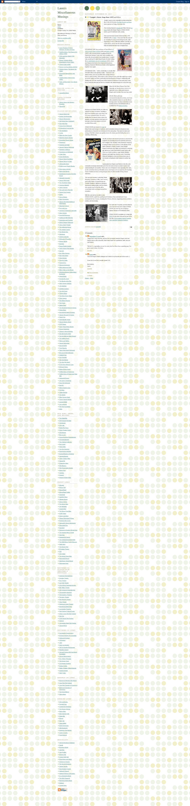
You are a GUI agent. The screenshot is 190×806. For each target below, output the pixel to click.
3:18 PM (89, 268)
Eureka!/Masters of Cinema (66, 454)
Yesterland (62, 494)
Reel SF (61, 385)
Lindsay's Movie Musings (66, 331)
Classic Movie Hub (64, 114)
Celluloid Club (62, 355)
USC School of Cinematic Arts (67, 590)
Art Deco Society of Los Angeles (67, 635)
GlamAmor (62, 234)
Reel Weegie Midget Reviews (67, 312)
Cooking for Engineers (65, 706)
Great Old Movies (64, 156)
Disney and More (63, 516)
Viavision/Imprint (63, 456)
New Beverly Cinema (64, 599)
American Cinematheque (65, 575)
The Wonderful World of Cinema (67, 307)
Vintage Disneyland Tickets (66, 518)
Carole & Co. (62, 262)
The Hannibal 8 (63, 130)
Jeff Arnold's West (64, 164)
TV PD (61, 133)
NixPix (61, 194)
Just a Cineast (63, 197)
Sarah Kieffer (62, 723)
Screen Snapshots (64, 329)
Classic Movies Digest (65, 322)
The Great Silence (64, 692)
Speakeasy (62, 142)
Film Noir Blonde (63, 360)
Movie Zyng (62, 470)
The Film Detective (64, 449)
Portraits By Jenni (64, 278)
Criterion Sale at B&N (64, 64)
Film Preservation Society (66, 468)
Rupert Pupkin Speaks (65, 246)
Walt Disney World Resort (66, 561)
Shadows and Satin (64, 145)
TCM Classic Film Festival (66, 618)
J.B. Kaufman (62, 286)
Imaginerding (62, 509)
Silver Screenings (64, 199)
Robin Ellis (62, 716)
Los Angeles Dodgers (65, 663)
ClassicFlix (62, 106)
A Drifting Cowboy (64, 288)
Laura (59, 26)
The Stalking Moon (64, 338)
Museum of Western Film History (68, 680)
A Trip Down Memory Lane (66, 364)
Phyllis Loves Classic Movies (67, 166)
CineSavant (62, 423)
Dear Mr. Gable (63, 260)
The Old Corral (63, 291)
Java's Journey (63, 187)
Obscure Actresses (64, 265)
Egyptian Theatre (63, 578)
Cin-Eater (61, 390)
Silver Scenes (63, 213)
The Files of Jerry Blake (65, 296)
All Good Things (63, 367)
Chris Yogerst (63, 298)
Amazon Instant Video (65, 477)
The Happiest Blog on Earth (66, 532)
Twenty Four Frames (64, 192)
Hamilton (61, 473)
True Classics (63, 348)
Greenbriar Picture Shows (66, 140)
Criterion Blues (63, 293)
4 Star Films (62, 154)
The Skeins (62, 394)
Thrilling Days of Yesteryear (66, 371)
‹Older (91, 278)
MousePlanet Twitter (64, 492)
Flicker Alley (62, 446)
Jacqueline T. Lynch (95, 236)
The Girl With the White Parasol (67, 336)
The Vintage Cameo (64, 229)
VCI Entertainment (64, 439)
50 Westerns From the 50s (66, 128)
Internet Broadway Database (67, 742)
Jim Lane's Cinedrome (65, 380)
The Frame (62, 303)
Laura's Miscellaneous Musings (66, 12)
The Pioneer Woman (64, 709)
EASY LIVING (110, 51)
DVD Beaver (62, 432)
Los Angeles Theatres (65, 609)
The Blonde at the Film (65, 281)
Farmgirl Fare (63, 704)
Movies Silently (63, 241)
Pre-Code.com (63, 208)
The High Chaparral (64, 778)
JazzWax (61, 750)
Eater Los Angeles (64, 645)
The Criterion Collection (65, 442)
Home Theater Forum (65, 430)
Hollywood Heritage (64, 638)
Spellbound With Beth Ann (66, 217)
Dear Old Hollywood (64, 383)
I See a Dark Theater (64, 225)
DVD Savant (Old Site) (65, 420)
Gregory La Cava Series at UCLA (68, 67)
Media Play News (64, 428)
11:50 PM (98, 226)
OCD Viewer (62, 324)
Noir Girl (61, 251)
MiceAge (61, 485)
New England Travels (65, 769)
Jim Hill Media (63, 506)
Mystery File (62, 754)
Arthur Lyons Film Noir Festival (67, 613)
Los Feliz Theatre (64, 583)
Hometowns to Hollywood (66, 152)
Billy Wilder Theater (64, 587)
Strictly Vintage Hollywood (66, 222)
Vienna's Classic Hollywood (66, 147)
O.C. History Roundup (65, 658)
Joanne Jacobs (63, 766)
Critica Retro (62, 310)
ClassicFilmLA (63, 625)
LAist (60, 642)
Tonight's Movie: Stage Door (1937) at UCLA (105, 17)
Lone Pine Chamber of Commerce (68, 685)
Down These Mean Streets (66, 326)
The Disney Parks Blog (65, 556)
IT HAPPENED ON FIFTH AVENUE (96, 61)
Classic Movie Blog (64, 343)
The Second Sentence (65, 764)
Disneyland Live (63, 525)
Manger (61, 718)
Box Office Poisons (64, 253)
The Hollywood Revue (65, 227)
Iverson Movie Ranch (65, 656)
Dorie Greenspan (64, 725)
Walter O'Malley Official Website (67, 668)
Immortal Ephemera (64, 215)
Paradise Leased (63, 649)
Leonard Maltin (63, 402)
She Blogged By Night (65, 333)
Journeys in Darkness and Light (67, 210)
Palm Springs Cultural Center (67, 611)
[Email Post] (130, 227)
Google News (63, 785)
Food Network (63, 735)
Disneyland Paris (63, 563)
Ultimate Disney (63, 499)
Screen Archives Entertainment (67, 437)
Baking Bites (62, 711)
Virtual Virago (62, 276)
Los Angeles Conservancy (66, 633)
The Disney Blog (63, 504)
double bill (119, 28)
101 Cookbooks (63, 702)
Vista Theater (62, 602)
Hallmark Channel (64, 771)
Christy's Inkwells (64, 236)
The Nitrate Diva (63, 232)
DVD (110, 216)
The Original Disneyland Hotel (67, 539)
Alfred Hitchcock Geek (65, 267)
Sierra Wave (62, 694)
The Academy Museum (65, 592)
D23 (60, 551)
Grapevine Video (63, 463)
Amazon (61, 475)
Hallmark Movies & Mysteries (67, 773)
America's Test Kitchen (65, 730)
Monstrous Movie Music (65, 780)
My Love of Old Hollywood (66, 352)
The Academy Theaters (65, 594)
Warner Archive (123, 105)
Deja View (62, 535)
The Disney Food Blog (65, 511)
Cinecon (61, 620)
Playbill (61, 745)
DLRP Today (62, 513)
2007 (115, 37)
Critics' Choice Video (64, 458)
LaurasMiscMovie (64, 93)
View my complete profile (64, 38)
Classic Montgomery (64, 119)
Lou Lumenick (63, 404)
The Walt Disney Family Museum (68, 542)
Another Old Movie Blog (65, 116)
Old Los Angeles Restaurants (67, 647)
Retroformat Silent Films (65, 606)
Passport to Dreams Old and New (68, 530)
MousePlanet (62, 490)
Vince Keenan (63, 258)
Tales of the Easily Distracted (67, 350)
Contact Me (61, 40)
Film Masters (62, 465)
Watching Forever (64, 206)
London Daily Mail (64, 757)
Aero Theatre (62, 580)
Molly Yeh (61, 721)
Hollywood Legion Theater (66, 604)
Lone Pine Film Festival (65, 683)
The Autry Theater (64, 597)
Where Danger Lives (64, 387)
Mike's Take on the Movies (66, 270)
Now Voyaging (63, 345)
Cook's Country (63, 732)
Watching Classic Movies (66, 137)
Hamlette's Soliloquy (64, 149)
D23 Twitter (62, 554)
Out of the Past (63, 123)
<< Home (89, 275)
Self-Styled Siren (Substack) (66, 121)
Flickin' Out (62, 317)
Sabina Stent (62, 305)
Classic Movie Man (64, 180)
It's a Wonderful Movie (65, 776)
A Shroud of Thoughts (65, 239)
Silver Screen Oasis (64, 397)
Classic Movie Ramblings (66, 159)
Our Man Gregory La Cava (124, 22)
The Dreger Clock (64, 661)
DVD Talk (61, 425)
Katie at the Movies (64, 171)
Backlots (61, 243)
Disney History (63, 502)
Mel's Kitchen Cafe (64, 713)
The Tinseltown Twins (65, 182)
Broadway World (63, 747)
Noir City (61, 616)
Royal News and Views (65, 759)
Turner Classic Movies (65, 399)
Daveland (61, 528)
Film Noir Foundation (64, 406)
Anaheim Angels (63, 670)
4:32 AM (89, 250)
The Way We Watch (64, 362)
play (103, 127)
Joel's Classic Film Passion (66, 248)
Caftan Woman (63, 392)
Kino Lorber (62, 444)
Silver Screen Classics (65, 283)
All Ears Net (62, 487)
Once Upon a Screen (65, 169)
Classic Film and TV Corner (66, 315)
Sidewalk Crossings (64, 178)
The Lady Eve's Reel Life (66, 190)
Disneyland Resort (64, 558)
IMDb (60, 409)
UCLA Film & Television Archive (67, 585)
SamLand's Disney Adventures (67, 523)
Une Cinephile (63, 357)
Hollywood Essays (64, 378)
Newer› (87, 278)
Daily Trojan (62, 673)
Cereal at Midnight (64, 185)
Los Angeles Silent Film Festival (67, 623)
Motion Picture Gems (64, 369)
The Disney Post (63, 547)
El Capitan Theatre (64, 549)
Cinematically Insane (64, 319)
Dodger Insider (63, 666)
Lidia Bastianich (63, 728)
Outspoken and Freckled (66, 220)
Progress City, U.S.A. (65, 520)
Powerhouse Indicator (65, 451)
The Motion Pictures (64, 300)
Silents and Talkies (64, 341)
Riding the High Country (65, 135)
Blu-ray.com (62, 435)
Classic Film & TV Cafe (65, 161)
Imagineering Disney (64, 537)
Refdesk (61, 783)
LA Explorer (62, 640)
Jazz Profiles (62, 752)
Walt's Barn (62, 544)
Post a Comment (93, 272)
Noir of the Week (63, 255)
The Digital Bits (63, 418)
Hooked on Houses (64, 761)
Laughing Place (63, 497)
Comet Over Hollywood (65, 126)
